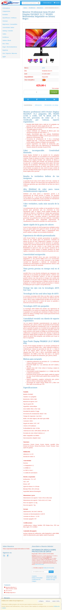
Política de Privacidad (39, 564)
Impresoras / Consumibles (10, 24)
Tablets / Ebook (7, 40)
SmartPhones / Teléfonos (9, 17)
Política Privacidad (37, 577)
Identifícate (48, 2)
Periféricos (6, 37)
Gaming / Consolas (8, 30)
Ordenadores (6, 8)
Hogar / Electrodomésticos (10, 47)
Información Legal (51, 576)
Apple (4, 56)
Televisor (5, 21)
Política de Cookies (51, 577)
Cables (4, 34)
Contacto (34, 576)
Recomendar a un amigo (51, 105)
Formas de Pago (50, 579)
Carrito (57, 2)
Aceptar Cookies (55, 601)
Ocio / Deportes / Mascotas (10, 53)
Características (28, 105)
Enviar (51, 571)
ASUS (43, 68)
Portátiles (5, 14)
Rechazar (48, 601)
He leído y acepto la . (44, 567)
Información (38, 105)
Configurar (41, 601)
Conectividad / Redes (8, 27)
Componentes (6, 11)
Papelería (5, 50)
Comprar (54, 92)
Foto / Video (6, 43)
